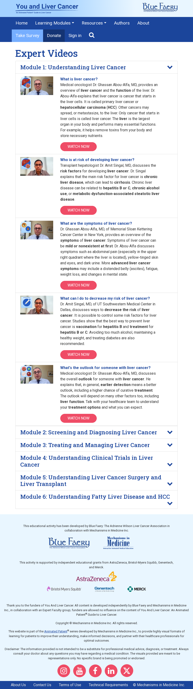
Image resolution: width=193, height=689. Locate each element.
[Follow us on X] (128, 672)
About (143, 23)
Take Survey (27, 35)
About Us (18, 685)
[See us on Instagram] (64, 672)
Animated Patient (55, 631)
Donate (54, 35)
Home (22, 23)
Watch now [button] (78, 146)
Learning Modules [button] (53, 23)
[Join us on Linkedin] (112, 672)
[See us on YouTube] (80, 672)
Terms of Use (70, 685)
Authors (122, 23)
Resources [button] (92, 23)
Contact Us (42, 685)
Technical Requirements (108, 685)
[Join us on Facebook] (96, 672)
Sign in (74, 35)
